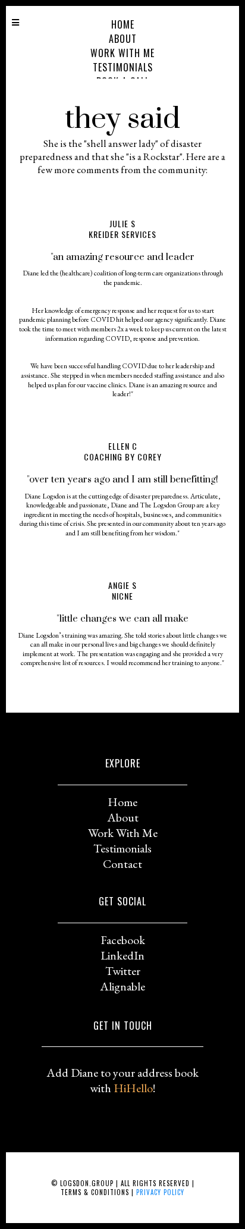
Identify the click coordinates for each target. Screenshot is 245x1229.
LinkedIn (122, 955)
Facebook (122, 940)
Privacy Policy (160, 1192)
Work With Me (122, 53)
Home (122, 24)
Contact (122, 863)
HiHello (133, 1088)
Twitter (122, 971)
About (123, 39)
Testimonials (123, 67)
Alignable (122, 986)
